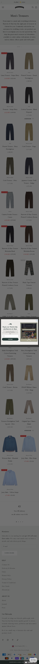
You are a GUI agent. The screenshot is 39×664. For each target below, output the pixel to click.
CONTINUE (10, 339)
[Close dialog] (37, 320)
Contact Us (31, 662)
